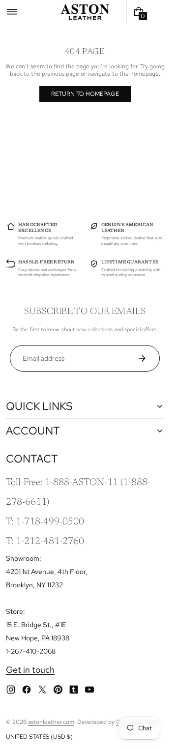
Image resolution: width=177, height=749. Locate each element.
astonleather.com (51, 722)
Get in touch (30, 669)
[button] (12, 12)
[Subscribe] (145, 358)
